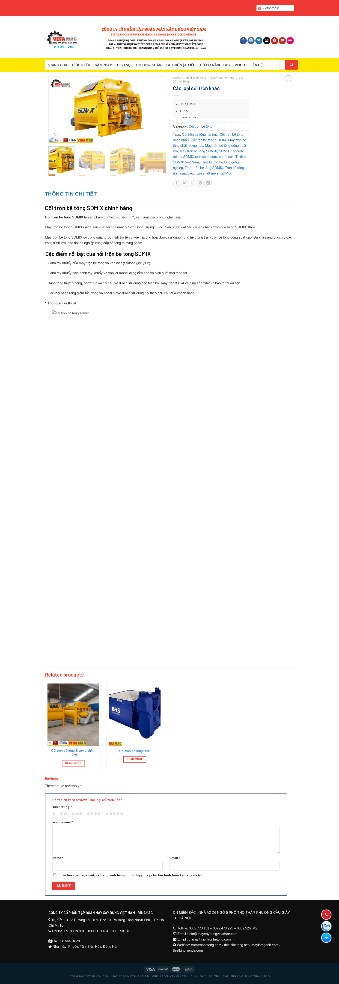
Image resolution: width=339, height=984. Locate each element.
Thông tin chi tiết (71, 194)
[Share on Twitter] (184, 183)
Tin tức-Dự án (148, 65)
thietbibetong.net (236, 945)
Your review (62, 822)
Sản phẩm (103, 65)
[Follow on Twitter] (258, 40)
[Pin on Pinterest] (200, 183)
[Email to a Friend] (192, 183)
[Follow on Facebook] (243, 40)
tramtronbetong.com (206, 945)
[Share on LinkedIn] (208, 183)
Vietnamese (271, 8)
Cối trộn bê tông (200, 126)
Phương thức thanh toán (251, 976)
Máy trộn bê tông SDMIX (198, 151)
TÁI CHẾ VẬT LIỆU (180, 65)
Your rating (62, 807)
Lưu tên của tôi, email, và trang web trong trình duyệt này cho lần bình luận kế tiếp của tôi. (131, 875)
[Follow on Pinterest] (274, 40)
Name (57, 858)
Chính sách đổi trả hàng (210, 976)
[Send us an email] (266, 40)
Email (175, 858)
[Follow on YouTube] (282, 40)
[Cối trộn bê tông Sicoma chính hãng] (73, 715)
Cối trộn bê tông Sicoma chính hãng (73, 753)
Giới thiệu (81, 65)
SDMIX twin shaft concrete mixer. (208, 157)
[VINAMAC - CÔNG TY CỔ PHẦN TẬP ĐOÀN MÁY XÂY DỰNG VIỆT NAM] (125, 37)
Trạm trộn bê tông (222, 78)
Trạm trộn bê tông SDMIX (204, 168)
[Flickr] (290, 40)
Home (177, 78)
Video (240, 65)
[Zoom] (54, 137)
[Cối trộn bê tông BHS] (135, 715)
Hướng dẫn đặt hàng (84, 976)
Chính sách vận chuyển (170, 976)
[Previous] (56, 104)
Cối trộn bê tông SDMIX (208, 140)
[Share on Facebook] (176, 183)
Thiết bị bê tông (195, 78)
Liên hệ (256, 65)
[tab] (71, 193)
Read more (73, 763)
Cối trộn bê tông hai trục (200, 134)
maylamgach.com (265, 945)
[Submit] (291, 65)
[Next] (158, 104)
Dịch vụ (124, 65)
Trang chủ (57, 65)
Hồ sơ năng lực (215, 65)
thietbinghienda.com (188, 950)
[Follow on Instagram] (251, 40)
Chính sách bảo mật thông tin (126, 976)
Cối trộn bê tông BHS (134, 751)
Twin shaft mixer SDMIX (213, 173)
